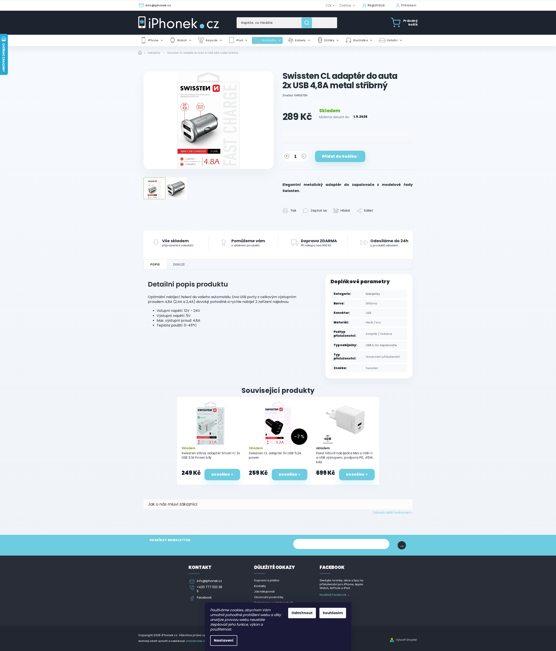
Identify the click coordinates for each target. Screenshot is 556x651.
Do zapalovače (386, 345)
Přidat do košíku (339, 156)
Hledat (308, 23)
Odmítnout (302, 612)
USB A (370, 345)
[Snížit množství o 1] (303, 157)
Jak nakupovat (264, 591)
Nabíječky (373, 294)
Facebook (204, 598)
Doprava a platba (266, 580)
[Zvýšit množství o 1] (286, 157)
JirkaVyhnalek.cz (195, 641)
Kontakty (260, 586)
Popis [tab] (155, 264)
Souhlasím (333, 612)
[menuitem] (151, 40)
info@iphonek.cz (209, 581)
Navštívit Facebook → (335, 595)
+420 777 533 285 (209, 589)
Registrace (376, 5)
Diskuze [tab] (179, 264)
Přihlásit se (402, 545)
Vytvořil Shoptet (406, 640)
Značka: (294, 95)
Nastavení (224, 640)
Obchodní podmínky (268, 597)
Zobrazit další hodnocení (392, 512)
